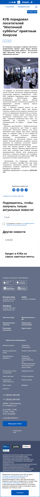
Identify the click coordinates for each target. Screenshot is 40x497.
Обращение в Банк (15, 424)
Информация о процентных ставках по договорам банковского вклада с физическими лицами (17, 455)
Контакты (6, 389)
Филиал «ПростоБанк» (29, 351)
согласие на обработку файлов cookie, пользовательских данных (15, 477)
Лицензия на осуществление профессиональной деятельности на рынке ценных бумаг (17, 471)
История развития (28, 376)
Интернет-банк (32, 12)
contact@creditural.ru (10, 418)
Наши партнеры (8, 376)
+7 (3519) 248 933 (11, 395)
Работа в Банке (27, 380)
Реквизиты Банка (8, 345)
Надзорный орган (27, 371)
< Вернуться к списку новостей (13, 196)
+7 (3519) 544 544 (11, 399)
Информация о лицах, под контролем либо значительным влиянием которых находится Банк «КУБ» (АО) (20, 464)
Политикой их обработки (11, 483)
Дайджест (25, 385)
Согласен (20, 492)
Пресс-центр (7, 385)
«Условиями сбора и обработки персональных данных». (20, 224)
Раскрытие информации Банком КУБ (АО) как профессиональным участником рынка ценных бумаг (18, 467)
